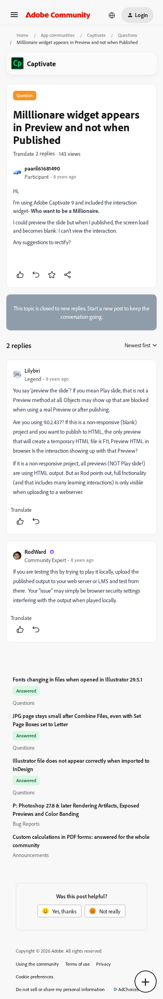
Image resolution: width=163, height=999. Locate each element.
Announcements (31, 855)
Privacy (103, 964)
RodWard (35, 551)
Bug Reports (26, 823)
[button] (14, 17)
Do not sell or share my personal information (60, 989)
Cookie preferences (34, 977)
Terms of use (77, 964)
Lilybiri (32, 370)
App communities (58, 35)
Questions (127, 35)
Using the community (37, 964)
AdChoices (128, 989)
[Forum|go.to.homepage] (58, 15)
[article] (81, 447)
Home (22, 35)
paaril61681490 (42, 168)
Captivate (96, 35)
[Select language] (112, 15)
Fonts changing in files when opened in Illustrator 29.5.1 (77, 679)
